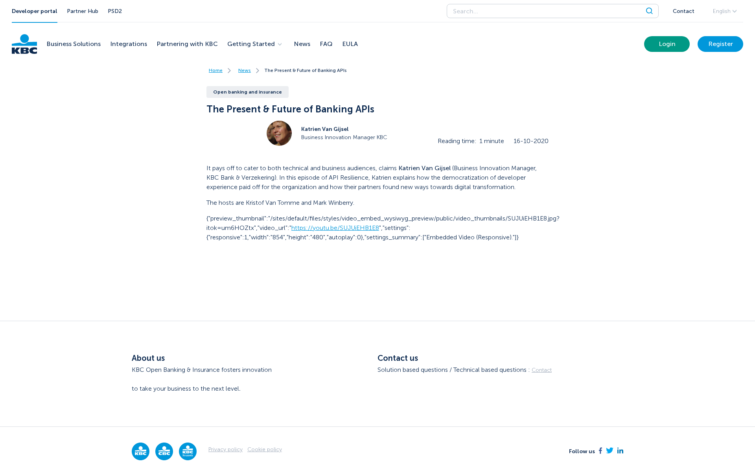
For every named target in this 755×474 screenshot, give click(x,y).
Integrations (128, 44)
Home (216, 70)
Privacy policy (225, 449)
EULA (350, 44)
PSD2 (115, 11)
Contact (683, 11)
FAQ (326, 44)
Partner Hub (82, 11)
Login (667, 44)
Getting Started (251, 44)
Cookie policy (264, 449)
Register (720, 44)
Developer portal (34, 11)
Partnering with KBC (187, 44)
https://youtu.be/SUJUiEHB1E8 (335, 227)
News (302, 44)
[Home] (24, 44)
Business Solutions (73, 44)
